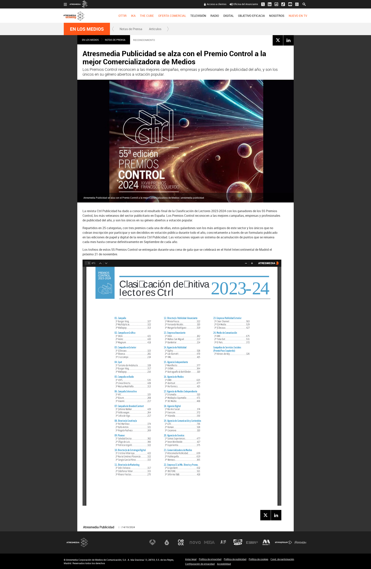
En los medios (87, 29)
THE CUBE (147, 16)
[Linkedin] (288, 40)
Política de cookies (258, 559)
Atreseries (223, 542)
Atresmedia (77, 542)
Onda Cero (238, 542)
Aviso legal (191, 559)
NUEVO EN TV (298, 16)
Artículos (155, 29)
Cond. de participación (282, 559)
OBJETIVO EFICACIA (251, 16)
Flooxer (300, 542)
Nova (195, 542)
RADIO (214, 16)
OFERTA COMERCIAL (172, 16)
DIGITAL (228, 16)
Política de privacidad (210, 559)
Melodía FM (266, 542)
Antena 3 (152, 542)
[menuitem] (122, 15)
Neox (181, 542)
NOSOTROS (276, 16)
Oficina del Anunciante (245, 4)
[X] (278, 40)
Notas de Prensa (131, 29)
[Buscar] (304, 4)
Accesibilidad (224, 563)
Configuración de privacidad (200, 563)
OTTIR (122, 16)
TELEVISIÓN (198, 16)
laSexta (167, 542)
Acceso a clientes (216, 4)
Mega (209, 542)
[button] (113, 29)
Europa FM (252, 542)
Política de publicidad (235, 559)
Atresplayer (283, 542)
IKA (133, 16)
